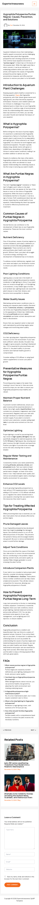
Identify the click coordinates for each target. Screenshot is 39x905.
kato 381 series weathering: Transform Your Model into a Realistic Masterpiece (16, 765)
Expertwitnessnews (13, 3)
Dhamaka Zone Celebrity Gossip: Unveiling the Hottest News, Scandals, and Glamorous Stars (18, 796)
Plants (18, 95)
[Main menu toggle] (34, 4)
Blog (19, 769)
